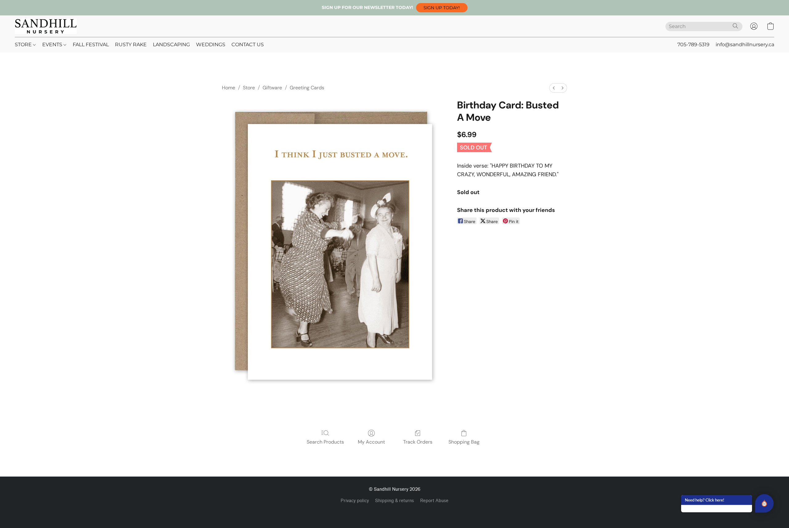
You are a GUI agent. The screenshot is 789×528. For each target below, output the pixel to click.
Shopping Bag (464, 442)
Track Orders (417, 442)
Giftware (272, 87)
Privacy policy (355, 500)
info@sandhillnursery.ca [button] (745, 44)
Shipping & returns (394, 500)
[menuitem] (554, 87)
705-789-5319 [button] (693, 44)
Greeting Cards (307, 87)
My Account (371, 442)
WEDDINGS (210, 44)
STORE (24, 44)
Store (249, 87)
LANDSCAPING (171, 44)
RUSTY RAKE (131, 44)
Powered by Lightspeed (394, 511)
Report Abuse (434, 500)
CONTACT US (247, 44)
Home (228, 87)
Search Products (325, 442)
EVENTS (52, 44)
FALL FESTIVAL (91, 44)
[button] (442, 7)
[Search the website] (735, 26)
